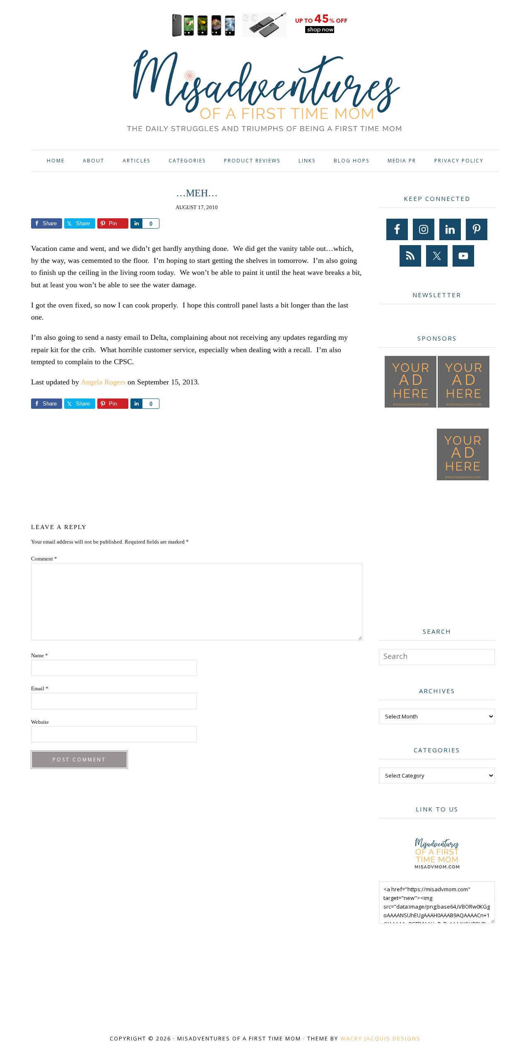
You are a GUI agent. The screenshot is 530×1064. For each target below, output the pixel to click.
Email (39, 688)
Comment (44, 559)
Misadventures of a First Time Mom (265, 92)
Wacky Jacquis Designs (380, 1038)
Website (40, 722)
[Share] (136, 223)
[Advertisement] (196, 464)
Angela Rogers (103, 382)
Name (39, 655)
